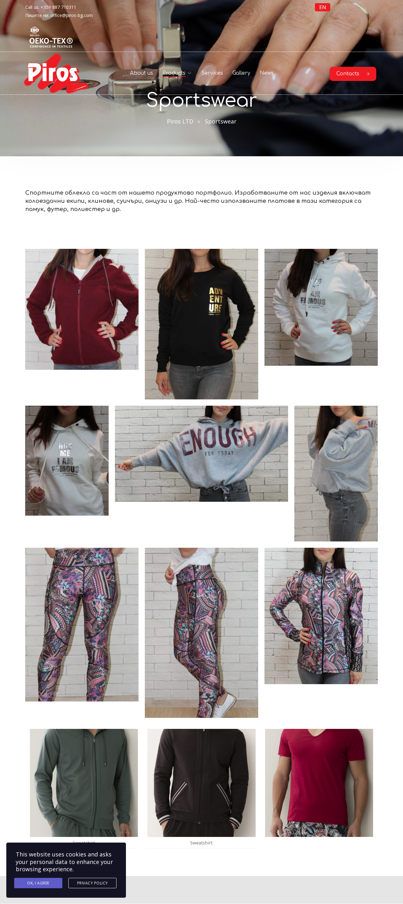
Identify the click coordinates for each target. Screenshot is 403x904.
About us (141, 73)
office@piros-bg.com (71, 15)
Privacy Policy (92, 883)
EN (322, 7)
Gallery (241, 73)
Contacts (347, 74)
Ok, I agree (38, 883)
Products (173, 73)
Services (212, 73)
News (267, 73)
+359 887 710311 (58, 7)
